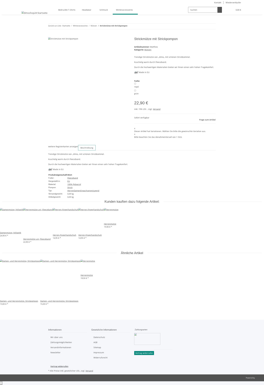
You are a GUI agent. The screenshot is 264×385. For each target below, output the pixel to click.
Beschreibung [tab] (86, 147)
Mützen (147, 49)
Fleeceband (72, 178)
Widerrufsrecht (101, 357)
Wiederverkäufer (233, 2)
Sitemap (97, 347)
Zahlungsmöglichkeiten (61, 342)
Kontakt (217, 2)
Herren (70, 190)
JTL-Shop (258, 378)
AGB (95, 342)
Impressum (99, 352)
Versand (156, 109)
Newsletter (55, 352)
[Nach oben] (1, 383)
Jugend (96, 190)
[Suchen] (220, 10)
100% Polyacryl (74, 184)
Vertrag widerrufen (59, 366)
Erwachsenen (86, 190)
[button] (226, 10)
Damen (77, 190)
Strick (69, 187)
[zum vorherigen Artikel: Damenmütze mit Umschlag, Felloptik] (129, 26)
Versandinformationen (60, 347)
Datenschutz (99, 337)
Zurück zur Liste (54, 25)
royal (136, 86)
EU (68, 181)
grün (136, 93)
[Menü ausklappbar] (24, 7)
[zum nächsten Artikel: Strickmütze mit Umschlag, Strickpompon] (134, 26)
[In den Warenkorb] (50, 35)
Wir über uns (56, 337)
